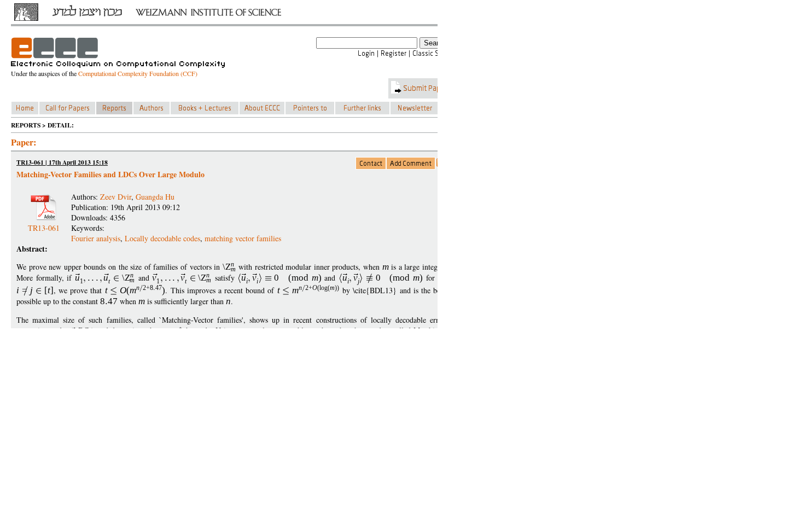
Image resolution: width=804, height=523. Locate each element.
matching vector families (243, 238)
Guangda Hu (155, 196)
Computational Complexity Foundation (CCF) (137, 73)
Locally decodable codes (162, 238)
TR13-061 (44, 223)
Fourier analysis (95, 238)
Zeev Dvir (115, 196)
